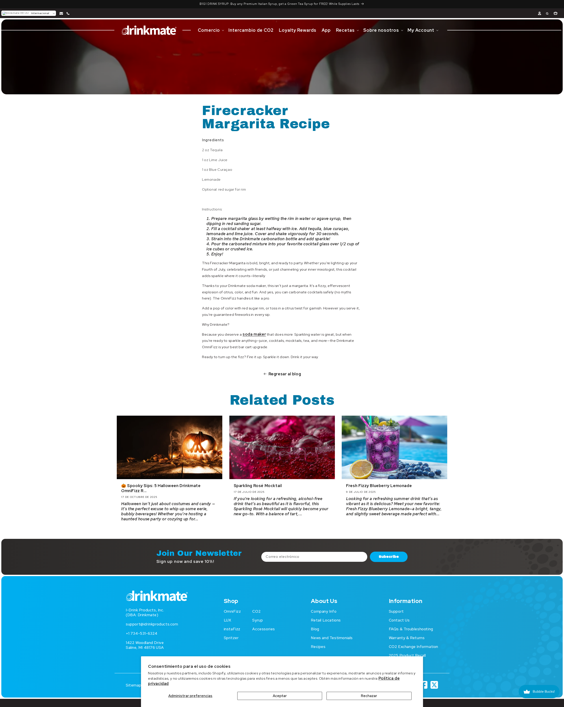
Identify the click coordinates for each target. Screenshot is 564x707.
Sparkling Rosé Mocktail (258, 485)
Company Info (323, 611)
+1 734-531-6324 (142, 633)
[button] (28, 13)
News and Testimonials (332, 637)
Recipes (318, 646)
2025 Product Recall (407, 655)
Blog (315, 629)
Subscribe (389, 556)
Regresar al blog (285, 373)
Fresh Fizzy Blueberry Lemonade (379, 485)
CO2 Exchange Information (413, 646)
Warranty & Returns (407, 637)
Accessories (263, 629)
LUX (227, 620)
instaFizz (232, 629)
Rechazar (369, 696)
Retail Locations (326, 620)
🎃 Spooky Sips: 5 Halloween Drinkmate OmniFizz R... (161, 488)
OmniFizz (232, 611)
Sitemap (133, 685)
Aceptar (280, 696)
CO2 (256, 611)
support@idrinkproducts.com (152, 624)
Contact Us (399, 620)
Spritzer (231, 637)
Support (396, 611)
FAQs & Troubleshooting (411, 629)
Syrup (257, 620)
